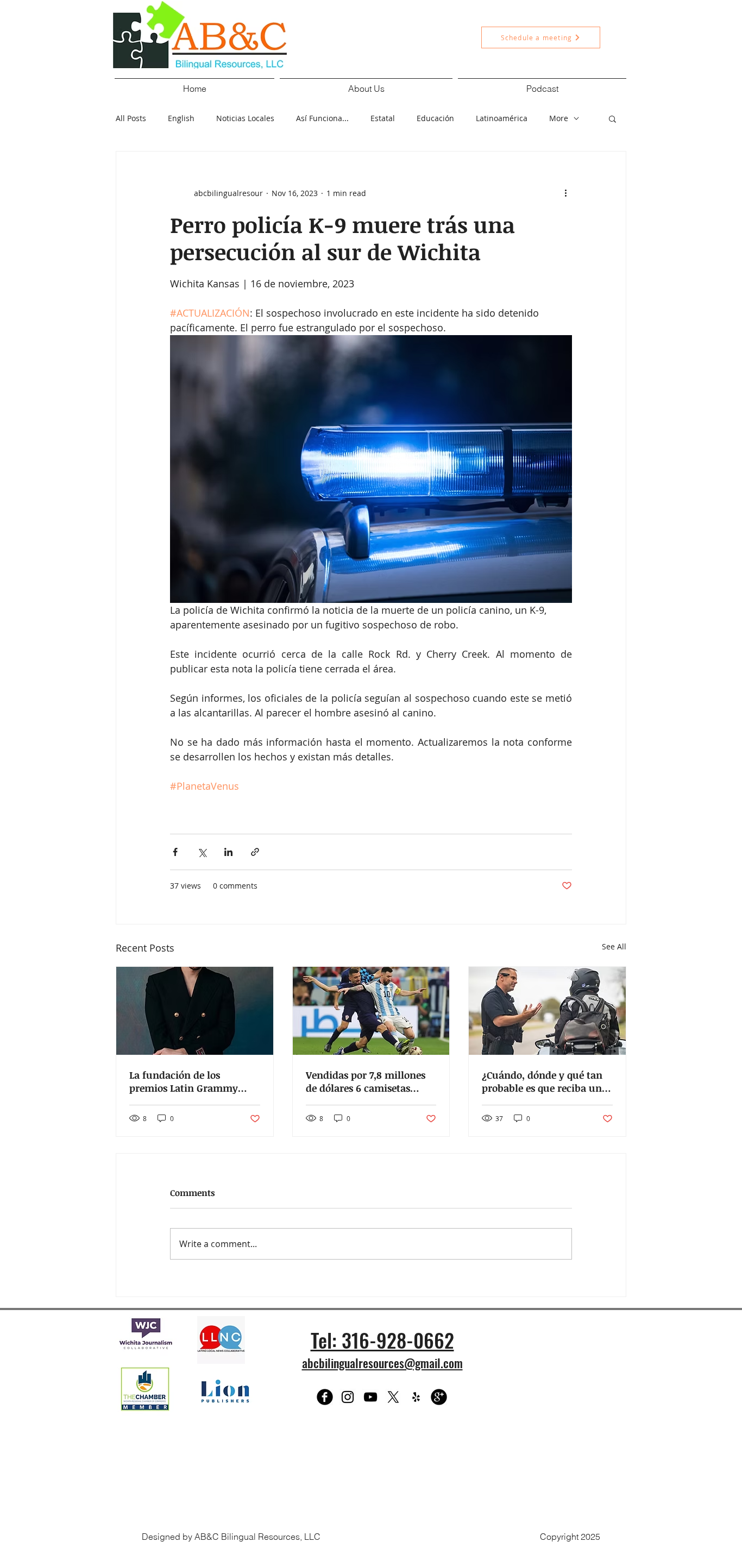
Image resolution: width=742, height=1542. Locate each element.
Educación (435, 118)
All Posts (131, 118)
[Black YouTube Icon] (370, 1397)
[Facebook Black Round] (325, 1397)
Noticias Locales (245, 118)
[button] (366, 84)
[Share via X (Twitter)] (202, 852)
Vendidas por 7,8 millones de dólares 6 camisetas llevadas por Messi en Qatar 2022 (370, 1081)
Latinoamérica (501, 118)
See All (614, 946)
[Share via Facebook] (175, 852)
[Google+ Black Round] (439, 1397)
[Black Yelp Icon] (416, 1397)
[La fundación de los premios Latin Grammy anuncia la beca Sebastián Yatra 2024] (194, 1011)
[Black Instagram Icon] (347, 1397)
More (558, 118)
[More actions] (565, 192)
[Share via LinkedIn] (228, 852)
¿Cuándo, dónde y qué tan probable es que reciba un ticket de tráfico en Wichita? (542, 1081)
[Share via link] (255, 852)
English (181, 118)
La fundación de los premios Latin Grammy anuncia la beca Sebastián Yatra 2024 (190, 1081)
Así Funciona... (322, 118)
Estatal (382, 118)
